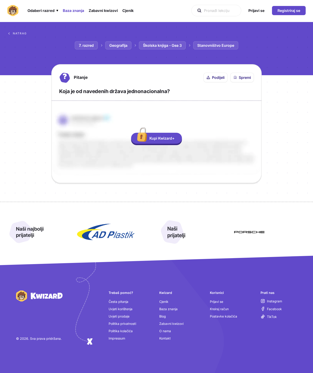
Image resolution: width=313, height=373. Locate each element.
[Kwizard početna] (12, 10)
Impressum (117, 338)
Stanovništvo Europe (215, 45)
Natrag (20, 33)
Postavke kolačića (223, 316)
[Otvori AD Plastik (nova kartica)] (106, 232)
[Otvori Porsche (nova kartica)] (249, 232)
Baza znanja (168, 309)
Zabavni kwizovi (171, 324)
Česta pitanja (118, 302)
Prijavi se (216, 302)
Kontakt (165, 338)
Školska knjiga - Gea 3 (162, 45)
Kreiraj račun (219, 309)
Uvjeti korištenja (120, 309)
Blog (162, 316)
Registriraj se (288, 10)
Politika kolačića (121, 331)
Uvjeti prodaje (119, 316)
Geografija (118, 45)
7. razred (86, 45)
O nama (165, 331)
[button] (42, 10)
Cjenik (163, 302)
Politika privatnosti (122, 324)
